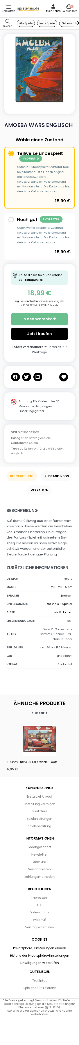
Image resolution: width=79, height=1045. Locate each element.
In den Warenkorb (39, 319)
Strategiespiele (40, 438)
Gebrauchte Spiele (24, 443)
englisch (17, 453)
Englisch (66, 595)
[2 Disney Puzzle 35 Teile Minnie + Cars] (39, 739)
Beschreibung (22, 476)
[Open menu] (8, 7)
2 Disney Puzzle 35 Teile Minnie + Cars (32, 762)
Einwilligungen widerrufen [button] (39, 963)
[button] (15, 377)
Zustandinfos (57, 476)
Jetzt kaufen (39, 333)
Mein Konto (53, 11)
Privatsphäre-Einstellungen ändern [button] (39, 948)
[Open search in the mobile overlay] (8, 23)
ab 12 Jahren (29, 448)
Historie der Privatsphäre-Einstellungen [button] (39, 955)
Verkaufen (39, 490)
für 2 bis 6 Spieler (51, 448)
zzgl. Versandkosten (26, 301)
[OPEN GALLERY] (39, 69)
